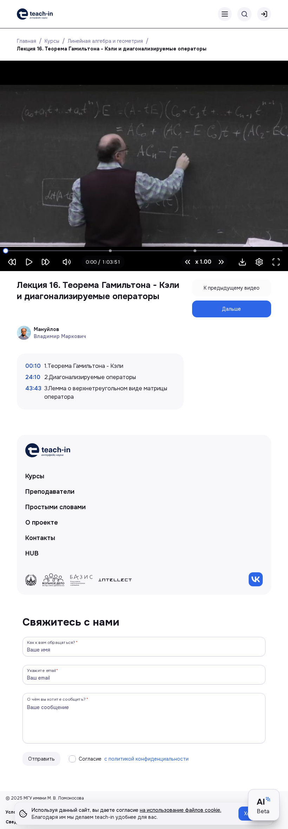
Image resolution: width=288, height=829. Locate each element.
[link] (35, 14)
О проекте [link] (41, 522)
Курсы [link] (34, 476)
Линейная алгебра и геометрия (105, 41)
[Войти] (264, 14)
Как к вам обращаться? (51, 642)
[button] (242, 262)
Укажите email (41, 670)
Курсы (52, 41)
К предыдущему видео (232, 288)
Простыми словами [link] (55, 507)
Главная (26, 41)
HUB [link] (32, 553)
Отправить (41, 759)
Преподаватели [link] (49, 492)
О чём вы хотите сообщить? (56, 699)
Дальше (231, 309)
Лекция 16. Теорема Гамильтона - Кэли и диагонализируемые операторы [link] (112, 49)
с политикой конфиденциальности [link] (146, 759)
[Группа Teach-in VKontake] (256, 579)
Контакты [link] (40, 538)
